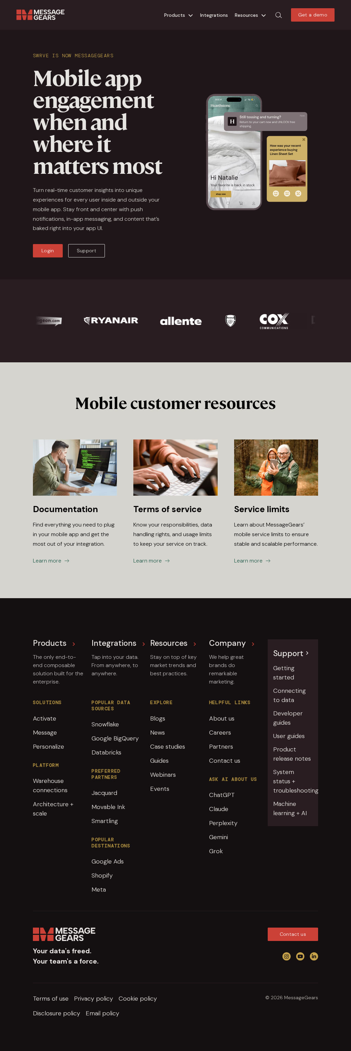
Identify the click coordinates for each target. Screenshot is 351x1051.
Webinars (163, 775)
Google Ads (108, 861)
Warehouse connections (50, 785)
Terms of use (51, 998)
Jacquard (104, 793)
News (157, 732)
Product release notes (292, 754)
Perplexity (223, 823)
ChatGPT (222, 795)
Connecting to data (289, 695)
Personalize (48, 746)
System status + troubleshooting (293, 781)
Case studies (167, 746)
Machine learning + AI (290, 808)
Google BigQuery (115, 738)
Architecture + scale (53, 809)
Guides (159, 761)
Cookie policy (138, 998)
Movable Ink (108, 807)
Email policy (102, 1013)
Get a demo (313, 15)
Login (47, 250)
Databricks (106, 752)
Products (174, 15)
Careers (220, 732)
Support (86, 250)
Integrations (214, 15)
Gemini (218, 837)
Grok (216, 851)
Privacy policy (93, 998)
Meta (99, 889)
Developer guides (288, 718)
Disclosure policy (56, 1013)
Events (159, 789)
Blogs (157, 718)
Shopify (102, 875)
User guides (289, 736)
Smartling (105, 821)
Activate (44, 718)
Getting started (283, 672)
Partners (221, 746)
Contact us (224, 761)
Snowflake (105, 724)
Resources (246, 15)
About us (221, 718)
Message (45, 732)
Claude (218, 809)
